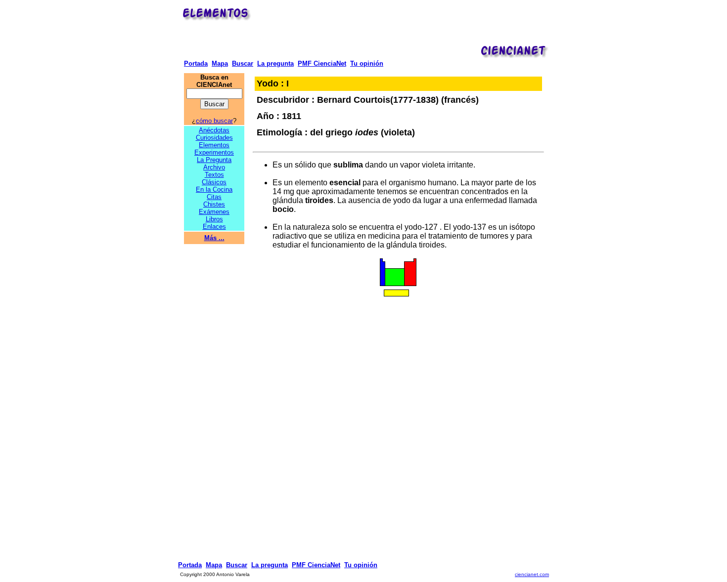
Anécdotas (214, 130)
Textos (214, 174)
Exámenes (214, 211)
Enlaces (214, 226)
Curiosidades (214, 137)
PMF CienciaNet (322, 63)
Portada (196, 63)
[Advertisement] (401, 27)
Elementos (214, 145)
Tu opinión (366, 63)
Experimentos (214, 152)
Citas (214, 197)
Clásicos (214, 182)
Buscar (242, 63)
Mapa (220, 63)
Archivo (214, 167)
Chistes (214, 204)
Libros (214, 219)
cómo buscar (214, 121)
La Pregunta (214, 160)
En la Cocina (214, 189)
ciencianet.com (532, 574)
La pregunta (275, 63)
